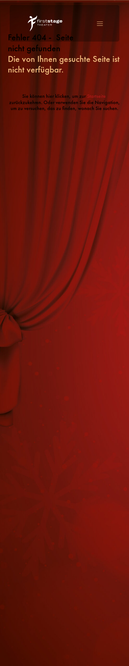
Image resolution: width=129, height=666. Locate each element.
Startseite (97, 96)
